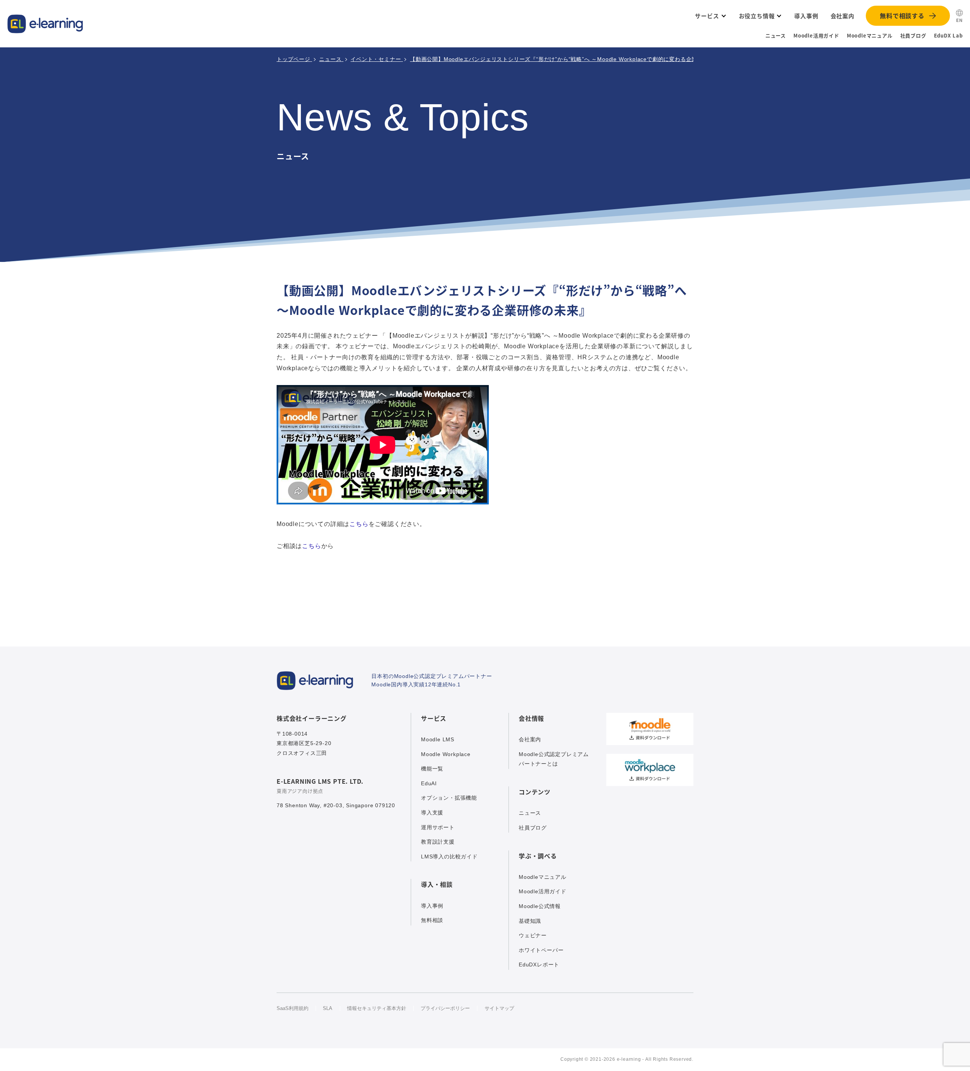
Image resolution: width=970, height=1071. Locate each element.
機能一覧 (432, 769)
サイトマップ (499, 1008)
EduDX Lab (948, 35)
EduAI (429, 783)
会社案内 (530, 739)
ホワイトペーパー (541, 950)
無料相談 (432, 920)
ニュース (775, 35)
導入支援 (432, 813)
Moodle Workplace (446, 754)
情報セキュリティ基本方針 (376, 1008)
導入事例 (432, 906)
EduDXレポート (539, 964)
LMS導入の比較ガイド (449, 856)
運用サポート (438, 827)
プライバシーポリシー (445, 1008)
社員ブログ (913, 35)
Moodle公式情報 (540, 906)
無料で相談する (902, 15)
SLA (327, 1008)
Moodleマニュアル (870, 35)
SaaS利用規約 (292, 1008)
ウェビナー (533, 935)
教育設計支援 (438, 842)
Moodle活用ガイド (816, 35)
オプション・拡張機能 (449, 798)
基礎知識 (530, 921)
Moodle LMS (437, 739)
